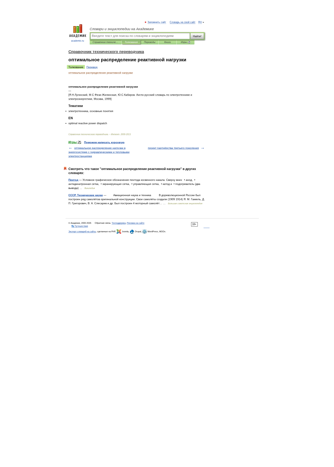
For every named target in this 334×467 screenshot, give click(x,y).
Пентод (73, 179)
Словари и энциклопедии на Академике (122, 29)
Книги (167, 42)
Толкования (131, 42)
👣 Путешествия (79, 226)
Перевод (91, 67)
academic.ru (77, 40)
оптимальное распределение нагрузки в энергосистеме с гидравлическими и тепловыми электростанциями (99, 152)
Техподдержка (119, 223)
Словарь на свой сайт (182, 22)
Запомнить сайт (157, 22)
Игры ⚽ (185, 42)
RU (200, 22)
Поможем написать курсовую (104, 142)
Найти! (197, 36)
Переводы (149, 42)
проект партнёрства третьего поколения (173, 147)
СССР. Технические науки (85, 195)
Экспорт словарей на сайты (82, 231)
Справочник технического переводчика (106, 42)
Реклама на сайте (135, 223)
